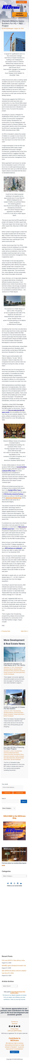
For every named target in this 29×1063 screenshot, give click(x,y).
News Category (6, 808)
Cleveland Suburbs (8, 669)
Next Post (24, 631)
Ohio (14, 672)
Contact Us (14, 1021)
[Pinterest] (19, 1026)
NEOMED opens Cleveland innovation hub (14, 965)
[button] (21, 2)
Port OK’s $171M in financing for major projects (14, 748)
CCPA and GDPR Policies (15, 1030)
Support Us (14, 1052)
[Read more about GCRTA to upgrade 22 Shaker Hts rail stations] (14, 697)
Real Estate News (20, 672)
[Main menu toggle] (25, 7)
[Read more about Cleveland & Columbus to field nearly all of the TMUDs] (14, 654)
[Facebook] (9, 1026)
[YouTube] (17, 1026)
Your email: (5, 784)
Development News (8, 670)
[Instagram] (14, 1026)
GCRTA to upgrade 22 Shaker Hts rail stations (14, 708)
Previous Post (5, 631)
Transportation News (18, 714)
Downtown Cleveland (19, 670)
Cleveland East (18, 667)
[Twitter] (12, 1026)
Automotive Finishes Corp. (13, 498)
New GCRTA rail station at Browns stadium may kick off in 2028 (14, 972)
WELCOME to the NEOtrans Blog (14, 817)
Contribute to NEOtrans (14, 1039)
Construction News (18, 712)
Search (4, 798)
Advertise (14, 1023)
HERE (3, 865)
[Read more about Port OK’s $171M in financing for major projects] (14, 739)
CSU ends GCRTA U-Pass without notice (13, 960)
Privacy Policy (14, 1029)
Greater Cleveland (8, 672)
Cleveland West (17, 669)
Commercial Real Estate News (11, 752)
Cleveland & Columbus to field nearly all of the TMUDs (14, 664)
